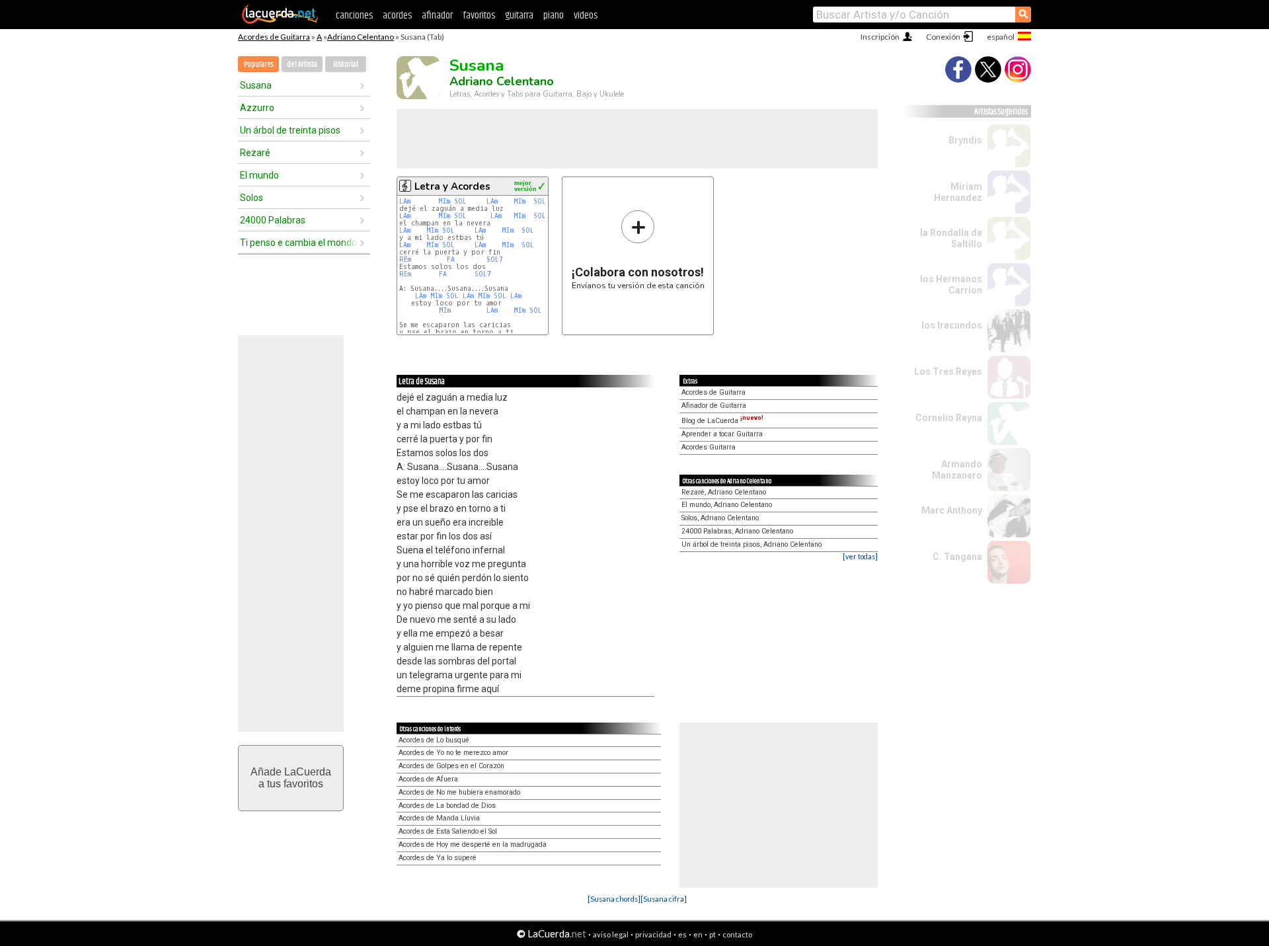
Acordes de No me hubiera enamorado (459, 792)
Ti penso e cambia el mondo (298, 242)
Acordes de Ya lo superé (438, 857)
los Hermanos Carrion (951, 285)
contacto (737, 934)
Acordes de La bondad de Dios (447, 805)
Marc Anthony (951, 510)
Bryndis (965, 140)
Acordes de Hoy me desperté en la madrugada (473, 844)
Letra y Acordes (452, 186)
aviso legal (611, 934)
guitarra (519, 15)
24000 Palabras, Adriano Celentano (737, 531)
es (682, 934)
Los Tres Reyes (948, 371)
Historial (345, 64)
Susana (256, 85)
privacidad (653, 934)
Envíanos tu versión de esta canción (638, 249)
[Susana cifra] (663, 898)
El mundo (259, 175)
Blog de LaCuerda (722, 420)
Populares (259, 64)
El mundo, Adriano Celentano (726, 504)
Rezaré (255, 152)
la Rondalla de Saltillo (951, 238)
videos (585, 15)
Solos (251, 197)
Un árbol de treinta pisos (290, 130)
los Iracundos (951, 325)
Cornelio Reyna (948, 418)
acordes (397, 15)
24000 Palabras (272, 220)
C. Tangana (957, 556)
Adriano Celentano (360, 37)
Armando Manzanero (957, 470)
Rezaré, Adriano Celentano (723, 492)
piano (553, 15)
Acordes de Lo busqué (434, 740)
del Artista (302, 64)
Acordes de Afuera (428, 779)
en (698, 934)
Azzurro (257, 107)
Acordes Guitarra (708, 447)
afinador (437, 15)
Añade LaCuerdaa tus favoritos (290, 777)
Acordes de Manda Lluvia (439, 818)
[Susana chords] (614, 898)
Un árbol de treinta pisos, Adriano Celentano (751, 544)
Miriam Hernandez (958, 192)
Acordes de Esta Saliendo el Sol (448, 831)
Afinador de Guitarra (713, 405)
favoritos (479, 15)
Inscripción (880, 37)
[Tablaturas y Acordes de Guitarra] (280, 21)
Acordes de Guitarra (274, 37)
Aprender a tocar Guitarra (722, 434)
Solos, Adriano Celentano (720, 518)
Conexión (943, 37)
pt (712, 934)
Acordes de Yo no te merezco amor (453, 752)
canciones (354, 15)
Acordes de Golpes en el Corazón (451, 766)
